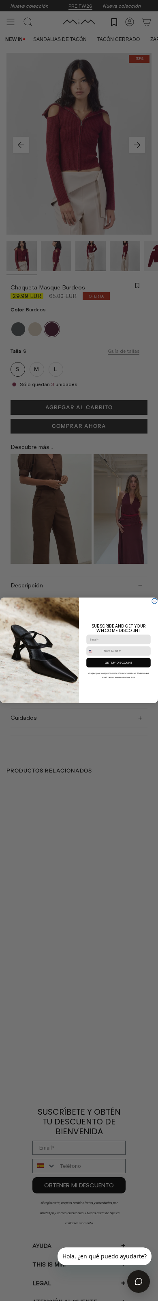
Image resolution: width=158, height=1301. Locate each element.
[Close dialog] (154, 601)
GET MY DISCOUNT (118, 662)
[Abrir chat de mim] (138, 1281)
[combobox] (94, 651)
